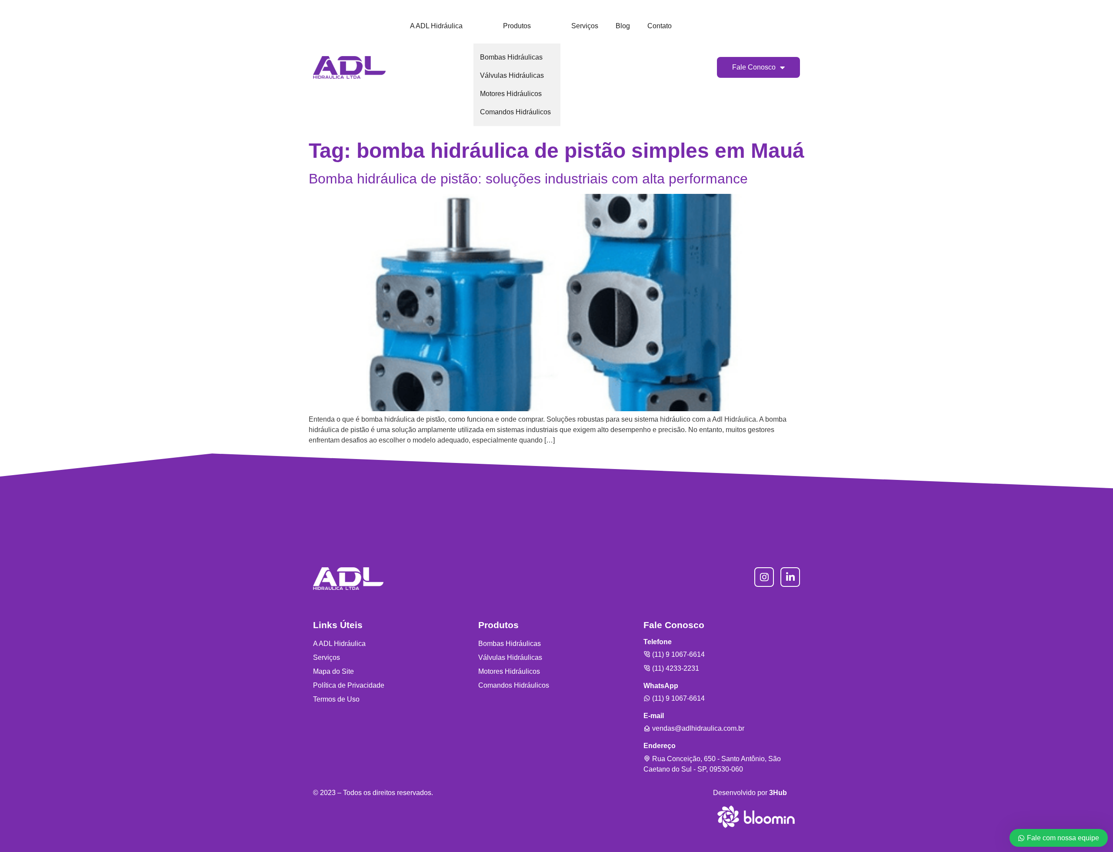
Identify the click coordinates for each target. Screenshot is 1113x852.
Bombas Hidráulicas (511, 57)
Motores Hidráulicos (511, 93)
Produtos (517, 26)
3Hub (778, 792)
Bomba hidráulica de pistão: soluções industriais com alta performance (528, 178)
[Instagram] (764, 577)
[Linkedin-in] (790, 577)
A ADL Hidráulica (436, 26)
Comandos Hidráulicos (515, 112)
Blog (623, 26)
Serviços (584, 26)
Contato (659, 26)
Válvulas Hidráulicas (512, 75)
